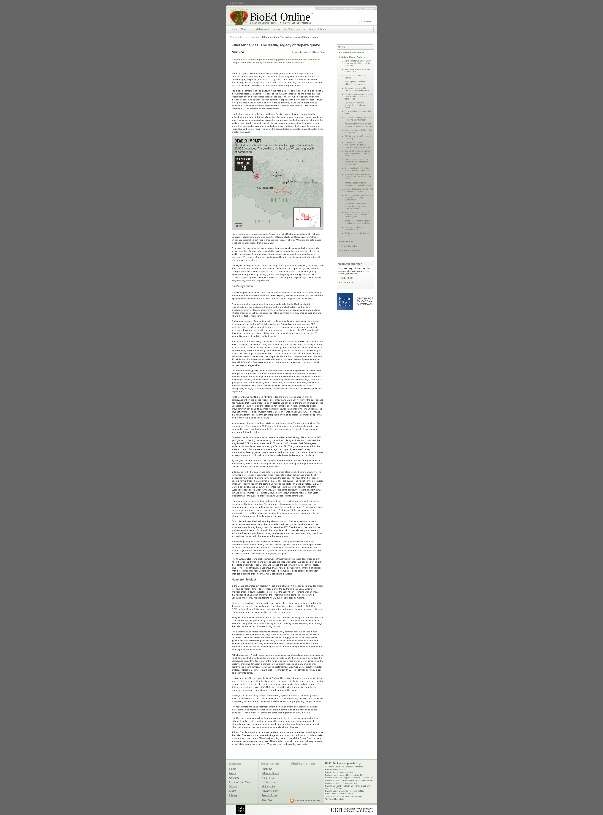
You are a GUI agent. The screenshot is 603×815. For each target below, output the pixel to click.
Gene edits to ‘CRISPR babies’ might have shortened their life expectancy (358, 63)
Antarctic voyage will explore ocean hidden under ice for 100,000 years (357, 214)
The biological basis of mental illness (357, 234)
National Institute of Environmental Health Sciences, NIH (349, 780)
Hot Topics (347, 241)
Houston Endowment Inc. (336, 770)
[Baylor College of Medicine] (241, 809)
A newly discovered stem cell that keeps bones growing (359, 190)
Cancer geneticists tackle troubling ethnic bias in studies (357, 89)
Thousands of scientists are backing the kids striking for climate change (356, 162)
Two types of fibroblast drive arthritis (356, 77)
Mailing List (268, 786)
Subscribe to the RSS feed (307, 800)
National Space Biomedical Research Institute (344, 791)
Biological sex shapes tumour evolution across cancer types (357, 222)
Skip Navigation (237, 3)
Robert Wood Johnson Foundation (340, 794)
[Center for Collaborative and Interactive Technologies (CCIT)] (352, 809)
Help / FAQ (355, 8)
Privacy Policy (270, 790)
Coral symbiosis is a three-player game (358, 112)
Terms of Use (269, 795)
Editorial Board (339, 8)
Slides (311, 29)
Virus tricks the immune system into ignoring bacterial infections (358, 125)
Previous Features (351, 250)
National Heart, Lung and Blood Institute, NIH (344, 775)
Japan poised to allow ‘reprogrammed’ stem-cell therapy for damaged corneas (357, 144)
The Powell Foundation (335, 799)
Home (234, 29)
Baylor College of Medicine (345, 301)
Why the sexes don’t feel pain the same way (359, 137)
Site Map (267, 799)
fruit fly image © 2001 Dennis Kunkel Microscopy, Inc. (291, 806)
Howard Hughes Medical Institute (339, 772)
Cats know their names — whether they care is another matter (357, 105)
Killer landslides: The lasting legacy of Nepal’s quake (289, 37)
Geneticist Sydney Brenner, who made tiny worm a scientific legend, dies (358, 96)
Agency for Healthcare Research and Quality (344, 767)
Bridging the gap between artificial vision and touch (356, 83)
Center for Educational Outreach (365, 301)
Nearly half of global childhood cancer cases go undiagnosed (358, 169)
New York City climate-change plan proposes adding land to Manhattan (357, 153)
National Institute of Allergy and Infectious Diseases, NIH (349, 778)
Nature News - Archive (248, 37)
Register (367, 21)
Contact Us (347, 282)
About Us (324, 8)
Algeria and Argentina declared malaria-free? (358, 70)
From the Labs (349, 246)
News (244, 29)
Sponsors (370, 8)
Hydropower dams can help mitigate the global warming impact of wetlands (356, 206)
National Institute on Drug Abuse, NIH (341, 783)
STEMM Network (260, 29)
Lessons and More (283, 29)
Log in (359, 21)
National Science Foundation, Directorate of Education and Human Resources (348, 787)
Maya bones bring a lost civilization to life (355, 228)
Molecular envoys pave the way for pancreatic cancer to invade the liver (358, 176)
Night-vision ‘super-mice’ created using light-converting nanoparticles (359, 197)
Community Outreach (352, 52)
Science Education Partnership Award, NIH (343, 796)
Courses (234, 777)
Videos (301, 29)
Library (322, 29)
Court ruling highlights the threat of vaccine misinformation (358, 118)
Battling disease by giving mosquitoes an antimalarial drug (358, 184)
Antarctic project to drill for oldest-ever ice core (359, 131)
